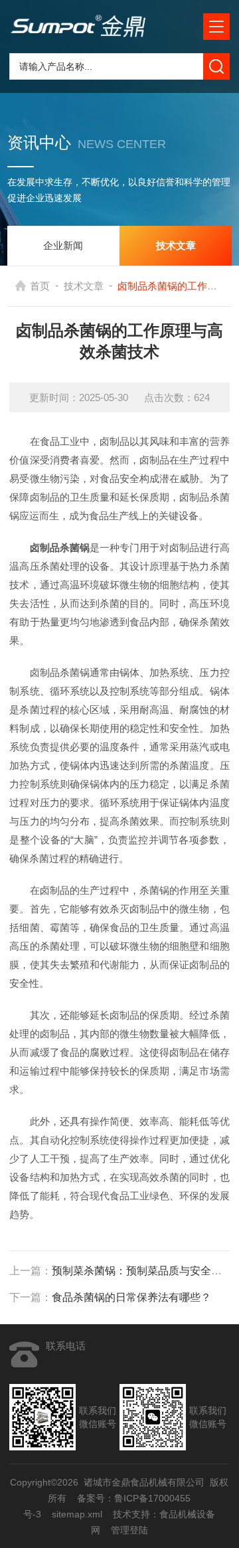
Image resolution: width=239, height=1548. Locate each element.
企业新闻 (63, 245)
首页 (40, 286)
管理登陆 (129, 1530)
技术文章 (84, 286)
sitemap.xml (77, 1514)
